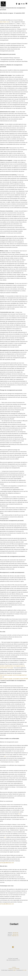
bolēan (14, 970)
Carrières (14, 967)
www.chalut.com (4, 22)
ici (5, 756)
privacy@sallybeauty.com (7, 862)
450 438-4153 (15, 932)
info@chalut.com (14, 935)
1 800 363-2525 (15, 934)
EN (24, 4)
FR (21, 4)
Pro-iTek (24, 970)
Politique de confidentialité (14, 968)
